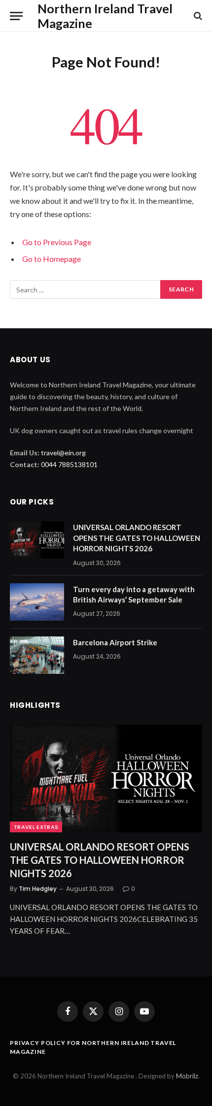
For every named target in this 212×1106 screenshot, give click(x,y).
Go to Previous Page (56, 242)
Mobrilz (187, 1076)
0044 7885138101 (69, 464)
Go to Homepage (51, 258)
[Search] (197, 16)
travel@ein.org (63, 452)
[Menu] (16, 16)
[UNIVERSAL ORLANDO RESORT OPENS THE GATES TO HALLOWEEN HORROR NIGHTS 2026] (37, 540)
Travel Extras (36, 827)
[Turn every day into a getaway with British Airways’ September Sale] (37, 602)
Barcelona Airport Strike (115, 642)
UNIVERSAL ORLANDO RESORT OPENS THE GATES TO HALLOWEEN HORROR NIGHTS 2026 (136, 538)
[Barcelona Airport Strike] (37, 655)
